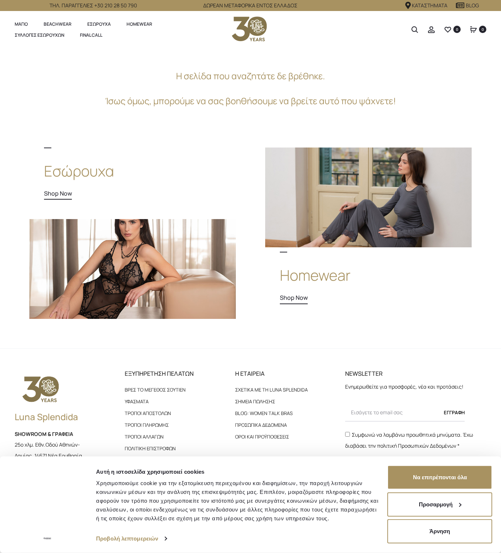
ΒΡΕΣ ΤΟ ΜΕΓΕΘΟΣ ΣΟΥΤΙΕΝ (155, 389)
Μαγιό (21, 24)
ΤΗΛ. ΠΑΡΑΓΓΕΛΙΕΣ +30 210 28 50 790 (93, 5)
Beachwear (58, 24)
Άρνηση (439, 531)
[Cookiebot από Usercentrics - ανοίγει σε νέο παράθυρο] (47, 538)
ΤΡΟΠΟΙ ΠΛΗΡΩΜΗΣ (147, 425)
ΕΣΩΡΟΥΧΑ (99, 24)
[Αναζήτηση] (414, 29)
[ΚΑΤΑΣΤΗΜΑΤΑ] (408, 5)
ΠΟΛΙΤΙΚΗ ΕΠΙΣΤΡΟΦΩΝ (150, 448)
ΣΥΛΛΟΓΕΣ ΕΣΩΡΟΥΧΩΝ (39, 35)
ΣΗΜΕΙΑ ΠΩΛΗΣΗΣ (255, 401)
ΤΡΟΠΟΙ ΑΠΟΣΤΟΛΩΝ (148, 413)
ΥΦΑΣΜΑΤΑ (137, 401)
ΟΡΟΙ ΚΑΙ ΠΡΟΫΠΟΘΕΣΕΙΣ (262, 436)
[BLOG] (460, 5)
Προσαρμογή (436, 504)
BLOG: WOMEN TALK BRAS (264, 413)
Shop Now (58, 193)
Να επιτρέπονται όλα (440, 477)
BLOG (472, 5)
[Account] (431, 29)
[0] (447, 29)
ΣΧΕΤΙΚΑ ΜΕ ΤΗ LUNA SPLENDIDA (271, 389)
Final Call (91, 35)
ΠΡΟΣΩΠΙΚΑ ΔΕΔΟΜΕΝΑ (261, 425)
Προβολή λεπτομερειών (127, 538)
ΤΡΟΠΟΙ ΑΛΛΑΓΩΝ (144, 436)
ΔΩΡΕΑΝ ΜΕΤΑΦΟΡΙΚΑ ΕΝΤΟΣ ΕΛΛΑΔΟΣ (250, 5)
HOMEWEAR (139, 24)
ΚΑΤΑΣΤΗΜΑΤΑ (429, 5)
